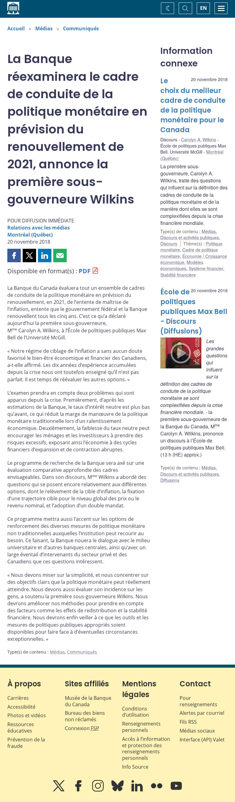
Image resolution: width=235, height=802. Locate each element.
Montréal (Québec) (30, 234)
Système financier (206, 268)
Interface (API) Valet (202, 739)
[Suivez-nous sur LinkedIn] (137, 790)
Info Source (135, 766)
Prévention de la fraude (26, 742)
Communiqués (81, 28)
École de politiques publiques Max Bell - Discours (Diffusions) (193, 311)
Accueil (16, 28)
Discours (168, 244)
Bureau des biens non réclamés (85, 716)
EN (203, 8)
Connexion (82, 728)
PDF (85, 271)
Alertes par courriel (202, 713)
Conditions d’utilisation (135, 711)
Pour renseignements (198, 701)
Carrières (18, 698)
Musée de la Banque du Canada (88, 701)
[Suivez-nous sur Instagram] (98, 790)
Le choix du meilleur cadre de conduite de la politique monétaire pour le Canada (193, 105)
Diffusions (169, 480)
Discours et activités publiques (189, 237)
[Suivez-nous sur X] (59, 790)
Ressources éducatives (20, 727)
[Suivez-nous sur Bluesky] (118, 790)
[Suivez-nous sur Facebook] (79, 790)
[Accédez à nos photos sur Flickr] (157, 790)
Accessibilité (21, 706)
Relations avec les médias (38, 227)
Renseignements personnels (141, 726)
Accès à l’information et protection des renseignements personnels (146, 748)
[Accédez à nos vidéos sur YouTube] (176, 790)
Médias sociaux (197, 730)
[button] (14, 255)
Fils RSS (188, 721)
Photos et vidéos (26, 715)
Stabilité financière (178, 275)
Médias (44, 28)
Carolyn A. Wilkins (198, 139)
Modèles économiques (181, 265)
